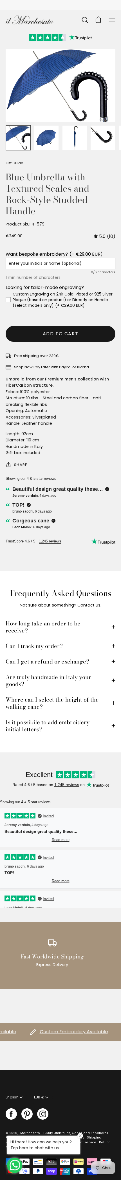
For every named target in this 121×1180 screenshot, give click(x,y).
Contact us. (89, 605)
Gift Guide (14, 163)
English (12, 1097)
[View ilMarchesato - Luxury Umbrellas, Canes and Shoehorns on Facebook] (11, 1114)
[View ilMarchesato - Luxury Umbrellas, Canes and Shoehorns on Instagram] (42, 1114)
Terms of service (83, 1142)
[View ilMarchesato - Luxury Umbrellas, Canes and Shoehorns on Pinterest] (27, 1114)
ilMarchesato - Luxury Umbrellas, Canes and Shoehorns (63, 1133)
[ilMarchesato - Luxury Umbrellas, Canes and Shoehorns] (29, 19)
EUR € (39, 1097)
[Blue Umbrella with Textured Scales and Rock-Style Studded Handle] (18, 137)
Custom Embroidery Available (67, 1031)
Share (20, 464)
